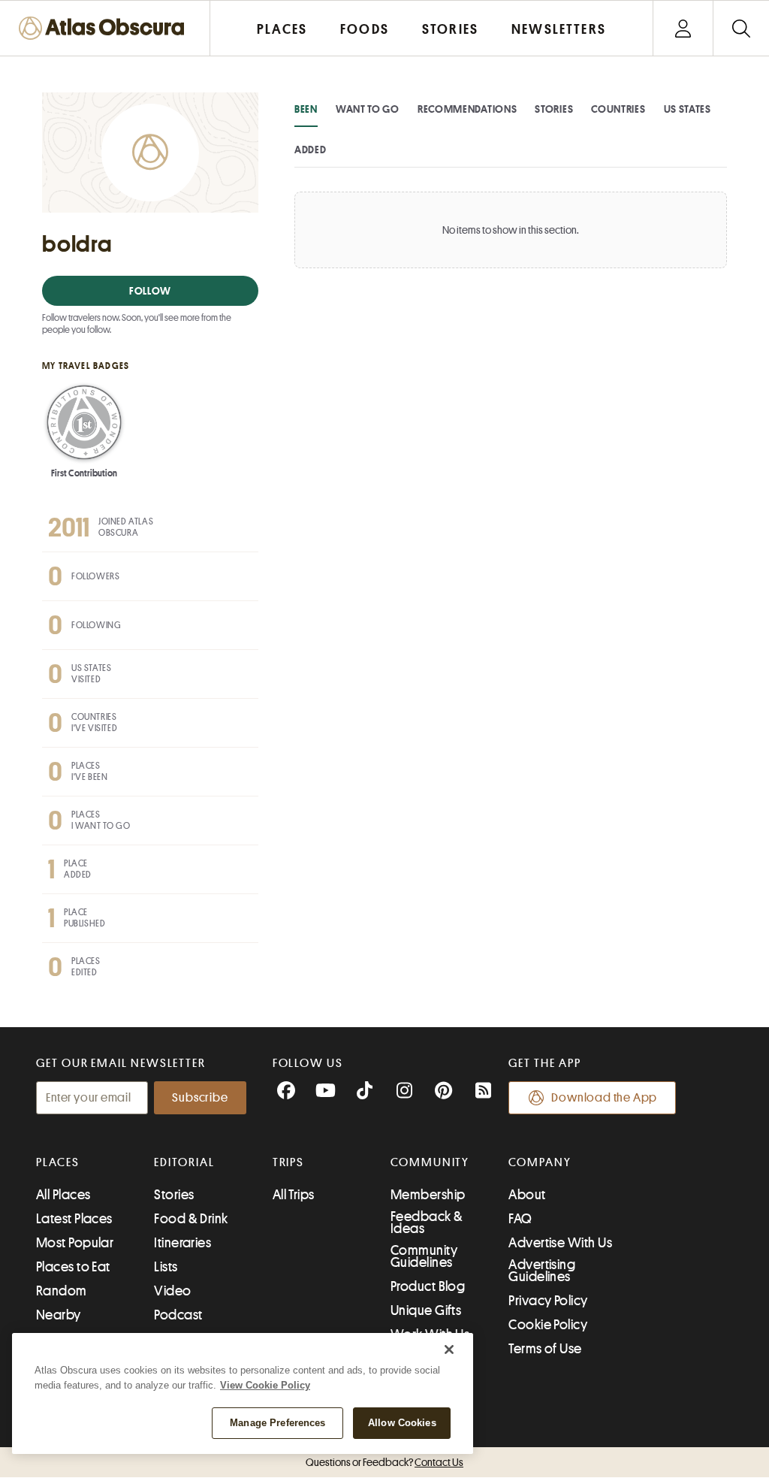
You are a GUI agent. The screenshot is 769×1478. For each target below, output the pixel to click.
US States (687, 109)
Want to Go (368, 109)
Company (539, 1162)
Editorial (184, 1162)
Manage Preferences (277, 1422)
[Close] (449, 1349)
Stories (554, 109)
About (526, 1195)
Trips (289, 1162)
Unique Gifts (426, 1310)
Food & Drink (191, 1219)
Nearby (58, 1315)
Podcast (178, 1315)
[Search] (741, 28)
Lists (165, 1267)
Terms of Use (544, 1349)
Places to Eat (73, 1267)
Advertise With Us (560, 1243)
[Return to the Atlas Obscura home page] (105, 28)
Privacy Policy (547, 1301)
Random (61, 1291)
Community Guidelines (424, 1256)
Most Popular (74, 1243)
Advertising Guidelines (541, 1271)
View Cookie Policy (265, 1385)
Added (310, 149)
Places (58, 1162)
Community (430, 1162)
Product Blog (428, 1286)
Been (306, 109)
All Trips (294, 1195)
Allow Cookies (402, 1422)
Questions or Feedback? (384, 1462)
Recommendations (467, 109)
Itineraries (182, 1243)
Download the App (604, 1098)
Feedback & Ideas (427, 1223)
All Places (63, 1195)
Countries (618, 109)
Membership (428, 1195)
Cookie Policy (547, 1325)
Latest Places (74, 1219)
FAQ (520, 1219)
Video (172, 1291)
